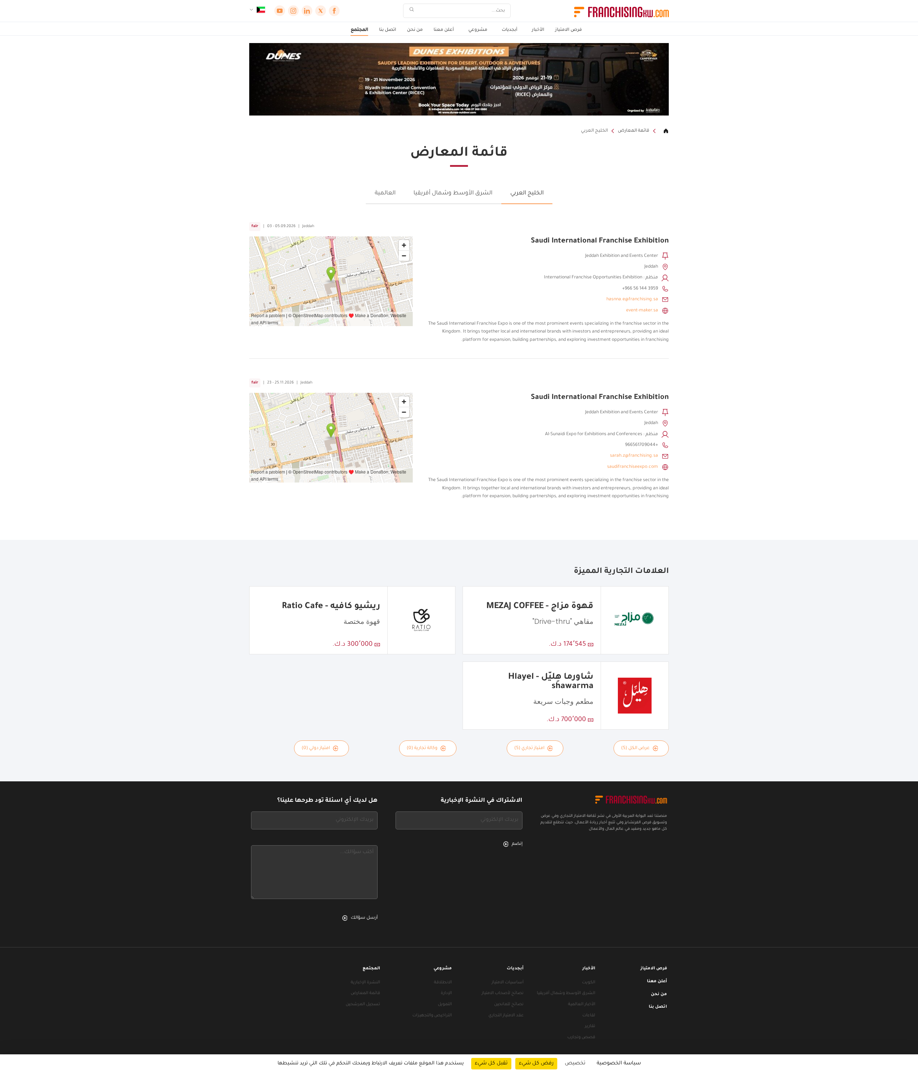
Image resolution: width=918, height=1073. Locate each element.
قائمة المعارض (633, 130)
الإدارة (446, 993)
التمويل (445, 1004)
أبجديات (509, 30)
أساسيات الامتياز (508, 982)
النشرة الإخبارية (365, 982)
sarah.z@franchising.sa (634, 455)
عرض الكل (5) (635, 748)
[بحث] (411, 11)
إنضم (517, 844)
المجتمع (359, 30)
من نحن (415, 30)
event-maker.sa (642, 310)
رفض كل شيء (536, 1064)
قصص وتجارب (581, 1037)
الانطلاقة (443, 982)
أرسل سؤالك (364, 918)
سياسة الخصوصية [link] (619, 1064)
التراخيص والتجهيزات (432, 1015)
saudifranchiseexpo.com (632, 467)
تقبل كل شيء (491, 1064)
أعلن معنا (444, 30)
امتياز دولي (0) (316, 748)
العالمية (385, 193)
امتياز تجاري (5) (529, 748)
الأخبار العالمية (581, 1004)
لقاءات (588, 1015)
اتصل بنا (387, 30)
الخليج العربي (594, 130)
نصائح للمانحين (509, 1004)
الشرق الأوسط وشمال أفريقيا (452, 193)
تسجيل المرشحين (363, 1004)
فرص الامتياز (568, 30)
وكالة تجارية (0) (422, 748)
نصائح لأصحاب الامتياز (503, 993)
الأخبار (538, 30)
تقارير (590, 1026)
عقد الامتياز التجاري (506, 1015)
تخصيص (575, 1064)
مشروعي (477, 30)
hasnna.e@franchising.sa (632, 299)
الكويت (588, 982)
